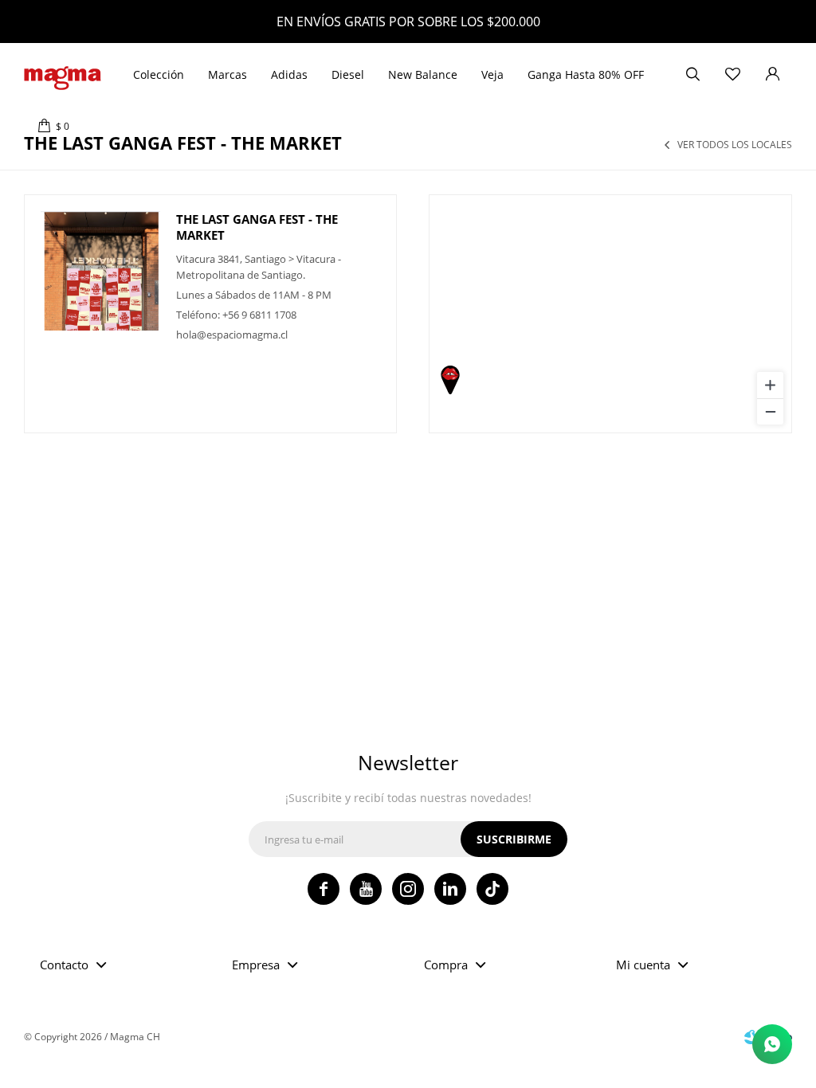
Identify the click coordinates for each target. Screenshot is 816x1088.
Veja (492, 74)
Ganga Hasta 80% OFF (586, 74)
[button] (692, 75)
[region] (610, 313)
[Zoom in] (770, 385)
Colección (158, 74)
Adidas (289, 74)
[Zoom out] (770, 411)
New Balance (422, 74)
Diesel (348, 74)
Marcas (227, 74)
